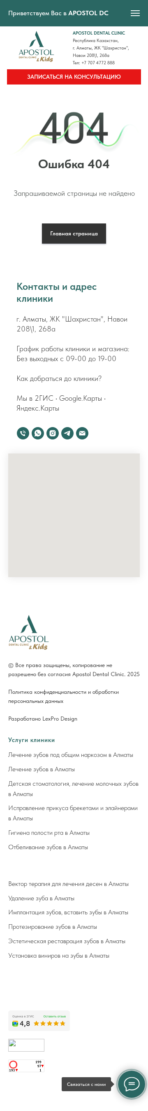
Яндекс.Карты (37, 408)
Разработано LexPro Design (42, 718)
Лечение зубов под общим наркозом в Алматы (70, 755)
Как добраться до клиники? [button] (59, 378)
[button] (74, 77)
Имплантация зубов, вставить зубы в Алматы (68, 912)
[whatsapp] (38, 433)
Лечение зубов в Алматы (41, 769)
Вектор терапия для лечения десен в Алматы (68, 884)
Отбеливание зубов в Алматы (48, 847)
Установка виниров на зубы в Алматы (58, 955)
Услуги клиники (31, 740)
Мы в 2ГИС (34, 398)
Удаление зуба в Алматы (41, 898)
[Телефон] (23, 433)
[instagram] (52, 433)
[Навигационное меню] (135, 13)
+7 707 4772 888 (98, 63)
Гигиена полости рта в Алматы (49, 832)
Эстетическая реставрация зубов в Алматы (66, 941)
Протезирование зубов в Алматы (52, 926)
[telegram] (67, 433)
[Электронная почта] (82, 433)
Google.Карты (80, 398)
